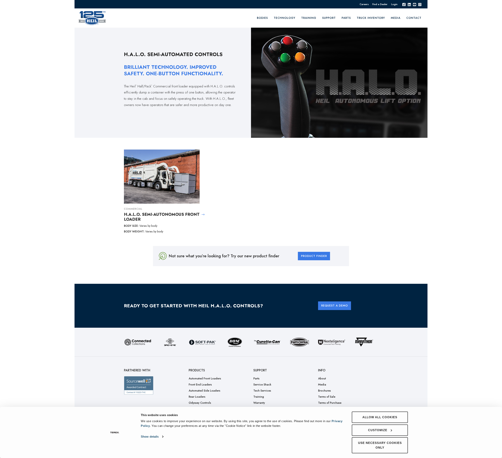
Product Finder (314, 256)
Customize (377, 430)
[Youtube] (414, 4)
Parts (346, 18)
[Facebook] (404, 4)
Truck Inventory (371, 18)
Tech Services (262, 391)
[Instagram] (420, 4)
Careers (364, 4)
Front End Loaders (200, 384)
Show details (150, 436)
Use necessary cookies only (380, 445)
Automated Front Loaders (205, 378)
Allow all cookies (379, 417)
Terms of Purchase (329, 403)
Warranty (259, 403)
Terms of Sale (326, 397)
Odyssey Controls (200, 403)
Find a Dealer (379, 4)
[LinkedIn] (409, 4)
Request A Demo (334, 305)
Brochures (324, 391)
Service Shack (262, 384)
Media (395, 18)
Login (394, 4)
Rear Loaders (197, 397)
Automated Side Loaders (204, 391)
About (322, 378)
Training (258, 397)
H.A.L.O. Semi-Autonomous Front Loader (162, 217)
